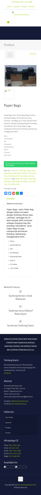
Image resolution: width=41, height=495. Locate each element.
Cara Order (9, 417)
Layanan (16, 6)
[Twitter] (20, 491)
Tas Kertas (24, 173)
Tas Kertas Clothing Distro (20, 325)
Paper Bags (15, 181)
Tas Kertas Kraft (14, 176)
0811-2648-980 (14, 456)
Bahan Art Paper (21, 179)
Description (11, 199)
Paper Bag (16, 173)
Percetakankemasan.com (27, 485)
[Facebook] (17, 491)
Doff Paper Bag (24, 170)
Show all (33, 54)
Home (9, 6)
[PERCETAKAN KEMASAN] (20, 14)
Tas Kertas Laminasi (27, 176)
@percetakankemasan (20, 401)
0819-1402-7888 (15, 451)
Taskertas (7, 179)
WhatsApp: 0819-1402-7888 (22, 2)
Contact (31, 6)
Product (24, 6)
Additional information (15, 204)
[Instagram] (23, 491)
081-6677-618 (14, 448)
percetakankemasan (19, 404)
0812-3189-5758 (14, 445)
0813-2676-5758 (15, 453)
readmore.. (8, 373)
